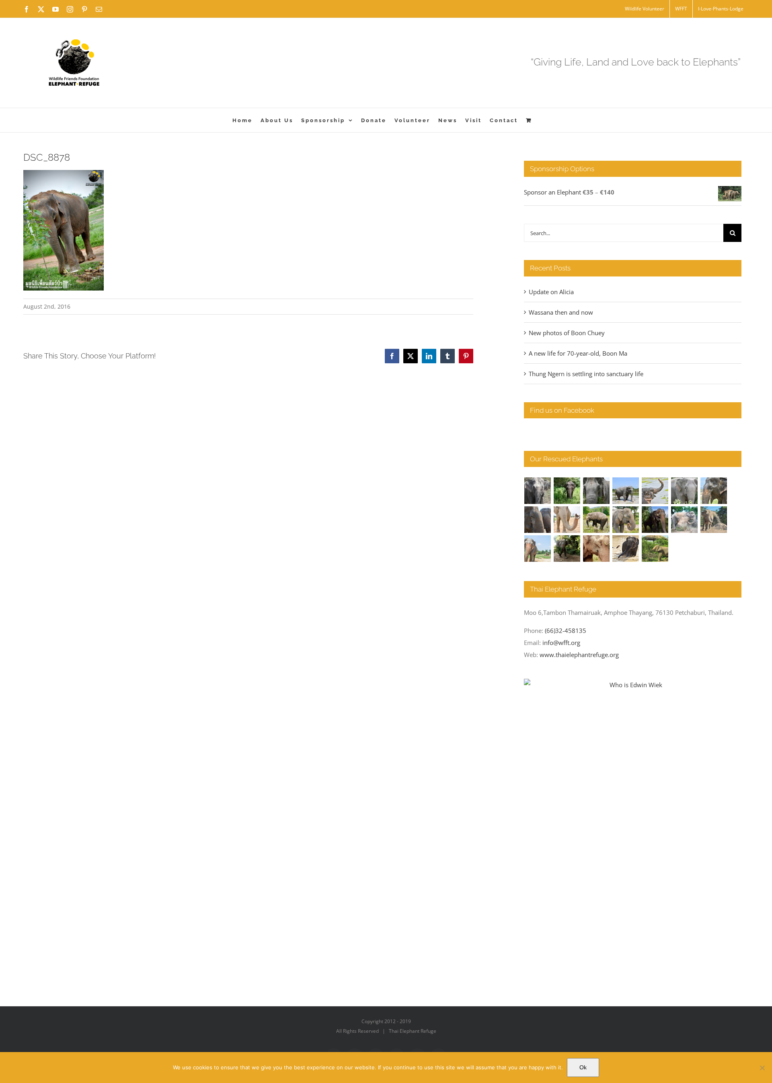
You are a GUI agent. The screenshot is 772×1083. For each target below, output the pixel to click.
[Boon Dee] (596, 519)
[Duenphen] (567, 548)
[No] (762, 1068)
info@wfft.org (561, 643)
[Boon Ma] (596, 490)
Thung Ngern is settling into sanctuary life (586, 374)
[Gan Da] (684, 490)
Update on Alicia (551, 292)
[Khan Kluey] (626, 548)
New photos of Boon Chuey (567, 333)
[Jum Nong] (626, 519)
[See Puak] (596, 548)
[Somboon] (655, 548)
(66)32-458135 (565, 630)
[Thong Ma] (538, 519)
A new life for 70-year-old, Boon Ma (578, 353)
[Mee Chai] (714, 490)
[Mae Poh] (626, 490)
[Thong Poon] (567, 519)
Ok (583, 1067)
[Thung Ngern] (567, 490)
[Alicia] (655, 490)
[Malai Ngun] (655, 519)
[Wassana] (684, 519)
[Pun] (538, 548)
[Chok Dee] (714, 519)
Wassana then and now (561, 312)
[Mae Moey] (538, 490)
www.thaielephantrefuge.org (579, 655)
